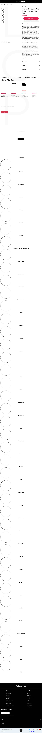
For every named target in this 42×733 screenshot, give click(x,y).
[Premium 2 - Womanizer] (36, 87)
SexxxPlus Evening (9, 700)
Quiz (21, 139)
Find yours (5, 713)
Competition (8, 701)
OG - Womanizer (25, 96)
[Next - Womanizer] (5, 87)
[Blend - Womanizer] (15, 87)
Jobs (27, 701)
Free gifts (8, 696)
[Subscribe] (40, 719)
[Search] (36, 2)
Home (2, 4)
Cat (4, 112)
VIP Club (28, 698)
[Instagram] (4, 723)
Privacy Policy (29, 706)
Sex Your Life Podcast (10, 705)
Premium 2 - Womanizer (34, 97)
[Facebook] (2, 723)
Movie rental (8, 703)
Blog (28, 700)
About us (28, 693)
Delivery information (31, 696)
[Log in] (38, 2)
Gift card (7, 695)
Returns (7, 698)
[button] (1, 1)
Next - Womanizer (4, 96)
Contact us (29, 695)
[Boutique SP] (21, 2)
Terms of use (29, 705)
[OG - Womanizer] (26, 87)
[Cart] (40, 2)
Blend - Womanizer (15, 96)
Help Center (29, 703)
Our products (8, 693)
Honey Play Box (25, 6)
